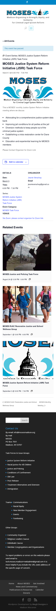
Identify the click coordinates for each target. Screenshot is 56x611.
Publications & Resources (21, 589)
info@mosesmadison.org (24, 432)
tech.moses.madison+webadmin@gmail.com (25, 561)
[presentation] (27, 252)
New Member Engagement (24, 510)
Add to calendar (16, 162)
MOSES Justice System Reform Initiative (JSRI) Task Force (12, 200)
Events (16, 514)
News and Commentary (26, 586)
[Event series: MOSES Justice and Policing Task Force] (30, 279)
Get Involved (38, 583)
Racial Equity (18, 506)
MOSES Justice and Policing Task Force (20, 274)
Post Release (13, 480)
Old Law (10, 476)
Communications (20, 502)
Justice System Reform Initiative (21, 460)
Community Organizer (16, 535)
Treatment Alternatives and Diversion (23, 484)
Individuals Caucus (15, 543)
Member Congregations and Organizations (25, 547)
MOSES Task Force (11, 210)
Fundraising (18, 518)
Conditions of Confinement (19, 472)
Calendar (40, 589)
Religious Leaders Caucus (18, 539)
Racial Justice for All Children (19, 464)
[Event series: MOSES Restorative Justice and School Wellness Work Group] (32, 334)
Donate (26, 593)
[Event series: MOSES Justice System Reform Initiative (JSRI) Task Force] (32, 391)
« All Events (8, 40)
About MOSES (23, 583)
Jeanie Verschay (35, 177)
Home (11, 583)
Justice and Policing (15, 468)
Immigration (12, 489)
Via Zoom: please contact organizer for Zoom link (23, 218)
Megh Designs (39, 604)
